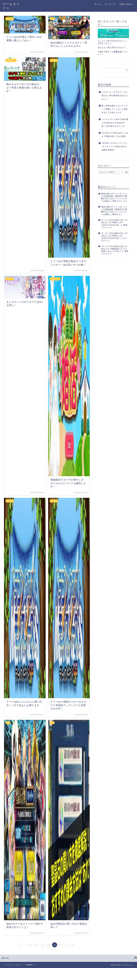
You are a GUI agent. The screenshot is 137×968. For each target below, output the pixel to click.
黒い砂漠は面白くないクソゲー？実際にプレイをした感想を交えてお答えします (115, 109)
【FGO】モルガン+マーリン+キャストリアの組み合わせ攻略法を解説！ (114, 146)
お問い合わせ (125, 4)
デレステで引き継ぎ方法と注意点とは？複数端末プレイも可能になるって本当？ (114, 248)
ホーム (97, 4)
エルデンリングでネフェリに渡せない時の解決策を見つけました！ (115, 95)
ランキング (110, 4)
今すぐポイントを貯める (111, 52)
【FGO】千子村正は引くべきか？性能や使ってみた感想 (115, 134)
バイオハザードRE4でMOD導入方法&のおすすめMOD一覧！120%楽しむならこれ (115, 122)
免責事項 (29, 965)
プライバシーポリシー (14, 965)
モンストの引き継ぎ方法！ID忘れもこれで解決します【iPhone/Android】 (114, 222)
